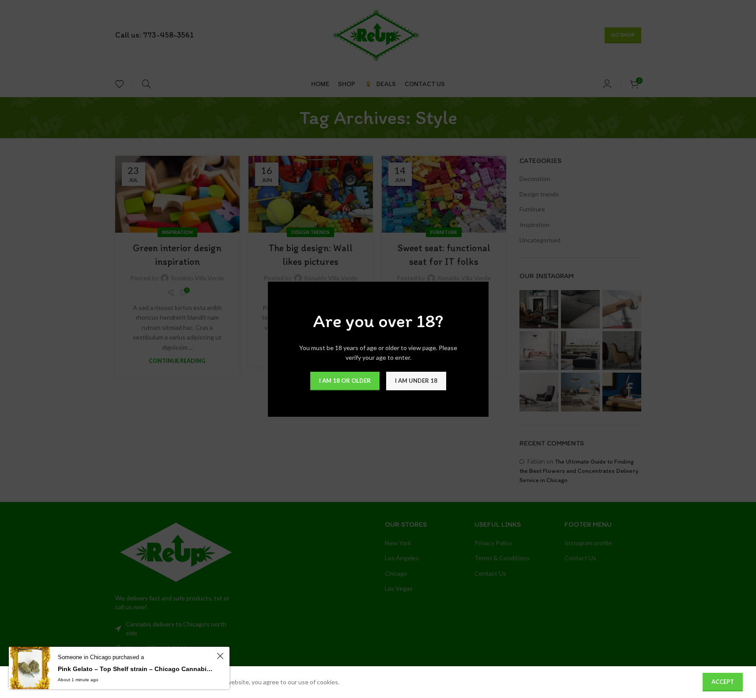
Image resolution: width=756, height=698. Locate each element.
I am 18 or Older (345, 380)
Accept (722, 681)
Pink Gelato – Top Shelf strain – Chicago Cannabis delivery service (136, 668)
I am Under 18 (416, 380)
